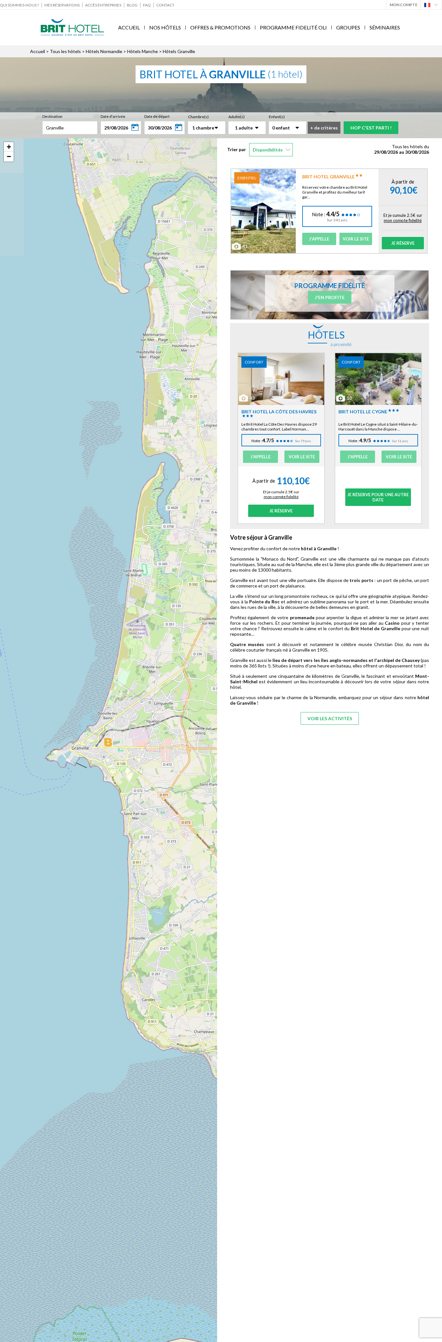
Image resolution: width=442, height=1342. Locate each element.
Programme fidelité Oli (293, 27)
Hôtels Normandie (104, 51)
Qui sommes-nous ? (19, 5)
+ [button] (9, 147)
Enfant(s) (277, 116)
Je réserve (402, 243)
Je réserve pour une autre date (378, 497)
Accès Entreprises (103, 5)
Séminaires (385, 27)
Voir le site (356, 238)
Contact (165, 5)
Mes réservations (62, 5)
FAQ (147, 5)
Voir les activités (329, 718)
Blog (132, 5)
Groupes (348, 27)
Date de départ (157, 116)
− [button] (9, 156)
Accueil (129, 27)
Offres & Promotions (220, 27)
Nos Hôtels (165, 27)
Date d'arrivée (113, 116)
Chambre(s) (198, 116)
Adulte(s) (236, 116)
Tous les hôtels (65, 51)
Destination (52, 116)
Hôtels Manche (142, 51)
